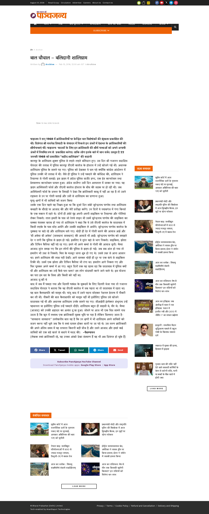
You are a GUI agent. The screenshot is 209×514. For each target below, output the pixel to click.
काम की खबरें (114, 23)
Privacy (100, 506)
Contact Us (108, 3)
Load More (79, 486)
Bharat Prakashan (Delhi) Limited (47, 506)
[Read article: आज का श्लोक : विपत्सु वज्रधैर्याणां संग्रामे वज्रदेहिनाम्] (39, 469)
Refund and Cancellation (143, 506)
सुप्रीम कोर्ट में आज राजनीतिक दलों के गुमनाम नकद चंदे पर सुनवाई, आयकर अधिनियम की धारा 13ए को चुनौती (62, 431)
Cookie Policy (121, 506)
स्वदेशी (132, 23)
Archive (39, 50)
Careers (87, 3)
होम (31, 50)
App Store (109, 365)
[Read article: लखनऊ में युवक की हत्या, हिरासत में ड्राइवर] (144, 350)
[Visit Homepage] (48, 14)
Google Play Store (91, 365)
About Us (96, 3)
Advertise (77, 3)
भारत (46, 23)
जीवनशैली (147, 23)
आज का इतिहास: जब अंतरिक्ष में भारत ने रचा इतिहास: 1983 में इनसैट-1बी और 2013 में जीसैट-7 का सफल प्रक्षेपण (166, 308)
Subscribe (99, 30)
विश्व (60, 23)
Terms (109, 506)
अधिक (162, 23)
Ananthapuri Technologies (58, 509)
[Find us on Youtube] (162, 2)
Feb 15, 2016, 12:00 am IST (71, 64)
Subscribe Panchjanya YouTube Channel (79, 361)
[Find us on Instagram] (176, 2)
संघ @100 (75, 23)
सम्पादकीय (95, 23)
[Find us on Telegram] (171, 2)
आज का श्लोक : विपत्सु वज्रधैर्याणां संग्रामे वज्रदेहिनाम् (165, 266)
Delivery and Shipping (168, 506)
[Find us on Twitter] (166, 2)
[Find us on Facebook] (157, 2)
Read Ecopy (53, 3)
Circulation (66, 3)
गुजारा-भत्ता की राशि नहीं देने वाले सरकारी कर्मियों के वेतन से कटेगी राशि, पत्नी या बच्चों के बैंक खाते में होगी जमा (166, 371)
